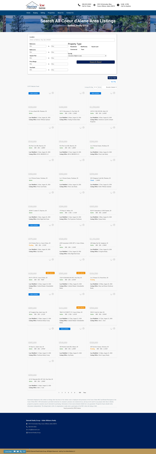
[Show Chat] (14, 451)
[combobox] (72, 40)
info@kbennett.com (34, 429)
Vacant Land (94, 46)
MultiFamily (84, 46)
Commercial (73, 49)
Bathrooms (33, 49)
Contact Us (69, 13)
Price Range (33, 61)
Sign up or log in (112, 77)
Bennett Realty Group (34, 432)
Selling (43, 13)
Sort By (70, 53)
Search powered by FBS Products (72, 408)
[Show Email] (18, 451)
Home (28, 13)
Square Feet (33, 55)
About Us (60, 13)
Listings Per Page (89, 87)
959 (80, 392)
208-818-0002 (32, 426)
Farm (82, 49)
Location (32, 37)
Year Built (32, 67)
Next (84, 392)
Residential (73, 46)
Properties (51, 13)
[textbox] (72, 40)
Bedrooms (32, 44)
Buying (35, 13)
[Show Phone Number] (21, 451)
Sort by (99, 87)
